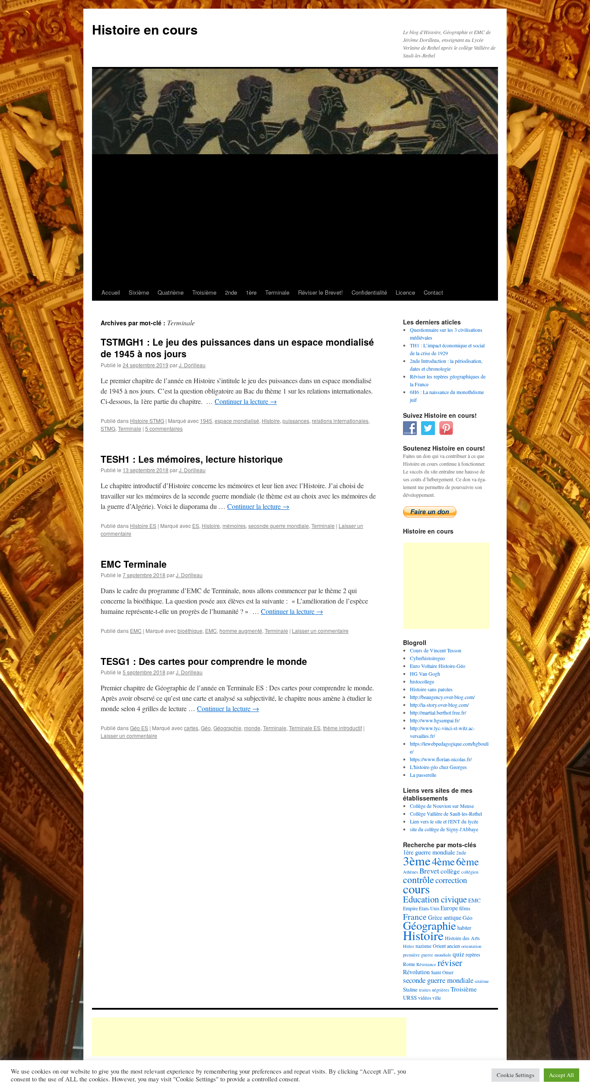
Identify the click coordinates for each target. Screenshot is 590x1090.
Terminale (277, 292)
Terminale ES (304, 727)
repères (473, 954)
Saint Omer (442, 972)
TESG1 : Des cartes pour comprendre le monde (204, 661)
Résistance (426, 964)
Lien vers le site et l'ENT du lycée (444, 821)
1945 (206, 420)
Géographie (227, 727)
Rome (409, 963)
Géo (206, 727)
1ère (251, 292)
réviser (450, 963)
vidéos (424, 998)
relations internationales (340, 420)
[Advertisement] (295, 219)
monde (252, 727)
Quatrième (171, 292)
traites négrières (434, 990)
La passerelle (423, 774)
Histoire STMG (147, 420)
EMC (136, 630)
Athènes (410, 872)
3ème (417, 860)
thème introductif (342, 727)
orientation (471, 946)
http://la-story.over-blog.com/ (439, 704)
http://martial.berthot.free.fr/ (438, 712)
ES (195, 525)
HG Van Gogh (425, 673)
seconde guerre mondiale (278, 525)
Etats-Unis (429, 908)
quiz (458, 954)
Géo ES (139, 727)
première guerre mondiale (427, 955)
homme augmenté (240, 630)
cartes (191, 727)
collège (450, 871)
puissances (295, 420)
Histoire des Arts (462, 937)
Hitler (408, 946)
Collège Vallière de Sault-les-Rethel (446, 813)
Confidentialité (369, 292)
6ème (467, 861)
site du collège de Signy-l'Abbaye (444, 829)
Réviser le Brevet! (320, 292)
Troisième (204, 292)
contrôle (418, 879)
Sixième (139, 292)
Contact (433, 292)
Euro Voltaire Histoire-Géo (437, 665)
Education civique (435, 899)
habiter (464, 927)
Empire (410, 908)
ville (436, 998)
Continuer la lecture (246, 401)
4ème (443, 861)
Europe (449, 908)
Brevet (429, 871)
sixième (482, 981)
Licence (405, 292)
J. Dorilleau (192, 365)
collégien (469, 872)
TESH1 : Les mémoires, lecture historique (192, 458)
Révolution (416, 972)
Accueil (111, 292)
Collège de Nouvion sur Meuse (442, 805)
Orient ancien (446, 945)
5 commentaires (164, 428)
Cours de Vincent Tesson (435, 650)
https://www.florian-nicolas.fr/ (441, 759)
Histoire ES (143, 525)
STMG (108, 428)
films (464, 908)
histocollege (422, 681)
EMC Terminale (134, 563)
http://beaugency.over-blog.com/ (442, 696)
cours (416, 888)
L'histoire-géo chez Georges (438, 766)
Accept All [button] (561, 1075)
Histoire (271, 420)
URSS (410, 997)
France (415, 916)
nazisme (423, 946)
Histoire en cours (145, 29)
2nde (231, 292)
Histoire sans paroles (431, 689)
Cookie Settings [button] (515, 1075)
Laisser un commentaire (320, 630)
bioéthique (190, 630)
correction (451, 879)
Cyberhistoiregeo (427, 658)
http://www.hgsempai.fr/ (435, 720)
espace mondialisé (237, 420)
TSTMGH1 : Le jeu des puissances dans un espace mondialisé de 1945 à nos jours (237, 347)
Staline (410, 989)
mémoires (234, 525)
